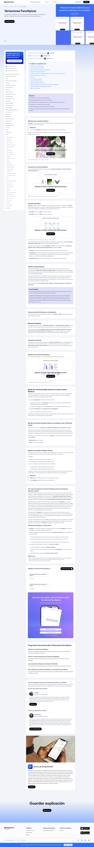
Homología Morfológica (9, 169)
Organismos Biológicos (9, 103)
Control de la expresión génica (11, 76)
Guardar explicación (15, 61)
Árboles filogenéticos (9, 205)
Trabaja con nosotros (30, 830)
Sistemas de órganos (9, 123)
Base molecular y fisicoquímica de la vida (12, 74)
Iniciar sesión (78, 2)
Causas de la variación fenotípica (37, 68)
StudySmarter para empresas (48, 830)
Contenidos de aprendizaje (35, 2)
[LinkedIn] (89, 840)
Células (7, 78)
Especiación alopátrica (9, 150)
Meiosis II (7, 179)
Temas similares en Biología (36, 79)
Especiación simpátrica (9, 152)
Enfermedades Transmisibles (10, 85)
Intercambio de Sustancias (10, 98)
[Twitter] (85, 840)
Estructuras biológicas (9, 87)
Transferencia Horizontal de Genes (11, 196)
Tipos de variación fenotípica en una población (39, 70)
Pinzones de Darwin (9, 182)
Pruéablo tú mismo (9, 21)
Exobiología (8, 89)
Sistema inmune (8, 121)
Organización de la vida (9, 105)
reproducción (8, 208)
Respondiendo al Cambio (10, 118)
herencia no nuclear (9, 203)
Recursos (54, 2)
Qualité (29, 55)
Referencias (32, 77)
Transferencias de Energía (10, 125)
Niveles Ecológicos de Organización (11, 181)
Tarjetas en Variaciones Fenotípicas (37, 82)
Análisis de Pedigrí (8, 139)
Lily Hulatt (52, 53)
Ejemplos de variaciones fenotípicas (37, 71)
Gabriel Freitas (47, 55)
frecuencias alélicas (32, 514)
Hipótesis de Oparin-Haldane (10, 165)
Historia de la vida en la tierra (10, 94)
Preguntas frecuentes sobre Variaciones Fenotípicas (40, 86)
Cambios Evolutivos (9, 141)
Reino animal (8, 114)
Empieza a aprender (66, 568)
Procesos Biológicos (9, 107)
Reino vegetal (8, 116)
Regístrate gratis (74, 13)
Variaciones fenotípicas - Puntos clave (38, 75)
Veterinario (7, 127)
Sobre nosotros (29, 832)
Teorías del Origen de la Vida (10, 194)
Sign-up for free (47, 810)
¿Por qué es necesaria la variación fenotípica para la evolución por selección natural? (47, 73)
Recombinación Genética (9, 186)
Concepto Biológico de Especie (10, 146)
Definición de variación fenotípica (37, 66)
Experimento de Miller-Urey (10, 154)
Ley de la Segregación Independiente (11, 173)
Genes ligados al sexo (9, 163)
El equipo (28, 834)
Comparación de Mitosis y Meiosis (11, 144)
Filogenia (7, 160)
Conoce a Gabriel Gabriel (35, 729)
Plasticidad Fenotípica (9, 184)
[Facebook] (78, 840)
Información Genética (9, 96)
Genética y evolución (9, 92)
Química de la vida (9, 112)
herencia (7, 134)
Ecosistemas (8, 83)
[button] (5, 41)
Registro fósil (8, 188)
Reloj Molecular (8, 190)
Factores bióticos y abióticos (10, 158)
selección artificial (48, 506)
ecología (7, 130)
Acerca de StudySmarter (35, 88)
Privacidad (23, 840)
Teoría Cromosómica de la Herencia (11, 192)
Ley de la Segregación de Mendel (10, 175)
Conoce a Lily (33, 704)
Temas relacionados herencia (36, 81)
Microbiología (8, 101)
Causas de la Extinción (9, 142)
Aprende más (31, 787)
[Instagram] (82, 840)
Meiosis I (7, 177)
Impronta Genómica (9, 171)
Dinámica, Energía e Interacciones (11, 80)
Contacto (61, 830)
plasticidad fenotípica (37, 273)
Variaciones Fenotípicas (9, 198)
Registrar (86, 2)
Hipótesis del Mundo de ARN (10, 167)
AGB (17, 840)
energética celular (8, 132)
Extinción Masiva (8, 156)
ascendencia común (9, 200)
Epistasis (7, 148)
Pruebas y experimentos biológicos (11, 109)
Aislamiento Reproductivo (10, 137)
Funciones (46, 2)
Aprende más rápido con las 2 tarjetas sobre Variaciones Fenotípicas (44, 84)
